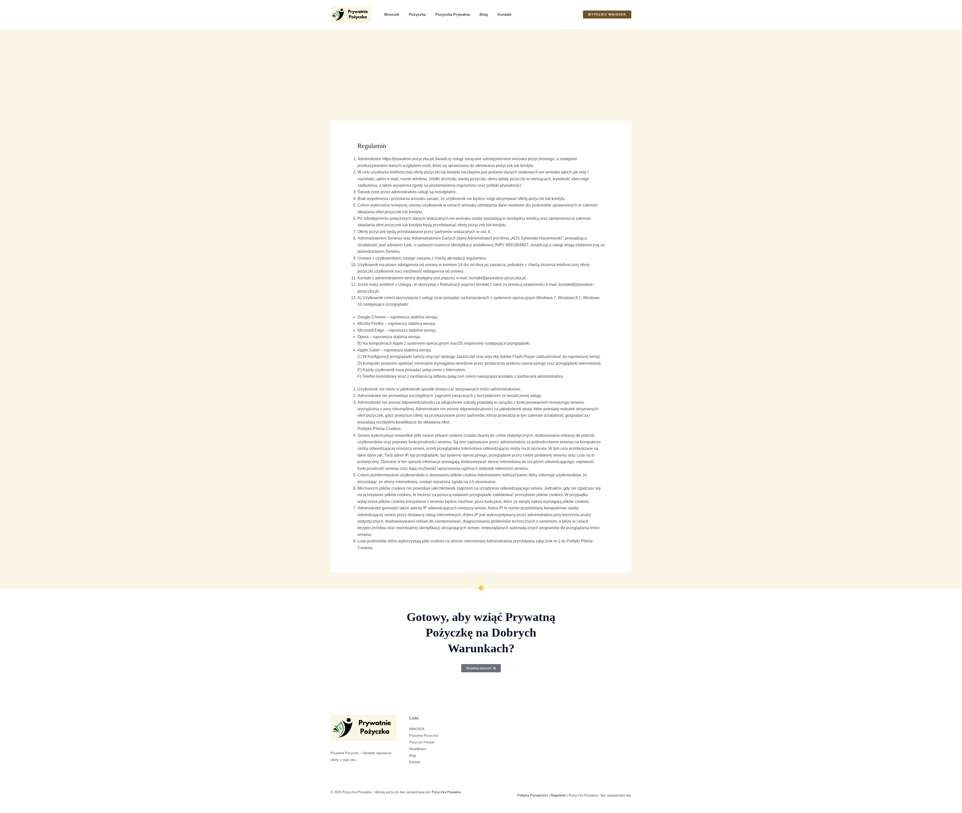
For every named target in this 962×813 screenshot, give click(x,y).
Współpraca (417, 749)
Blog (483, 14)
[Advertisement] (481, 67)
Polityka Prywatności (532, 795)
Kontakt (504, 14)
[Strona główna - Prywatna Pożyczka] (351, 15)
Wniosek (391, 14)
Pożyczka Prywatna (452, 14)
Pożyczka (417, 14)
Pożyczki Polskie (421, 742)
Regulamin (558, 795)
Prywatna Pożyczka (423, 735)
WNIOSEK (417, 729)
